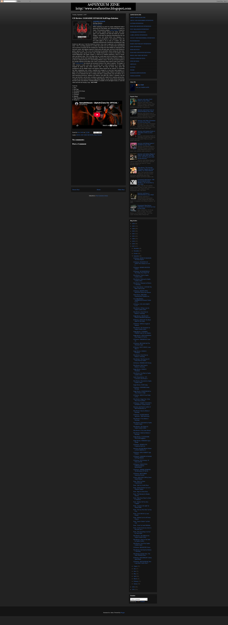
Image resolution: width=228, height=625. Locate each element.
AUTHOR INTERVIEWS (136, 23)
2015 (133, 589)
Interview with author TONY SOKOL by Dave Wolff (145, 100)
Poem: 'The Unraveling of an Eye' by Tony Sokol (142, 532)
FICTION (132, 67)
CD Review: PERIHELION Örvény (142, 363)
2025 (133, 226)
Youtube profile (79, 63)
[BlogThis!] (96, 132)
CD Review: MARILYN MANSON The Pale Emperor (142, 258)
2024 (133, 228)
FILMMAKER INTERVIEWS (138, 32)
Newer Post (75, 189)
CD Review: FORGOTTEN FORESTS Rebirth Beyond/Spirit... (140, 466)
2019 (133, 241)
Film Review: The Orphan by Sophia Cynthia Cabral (140, 427)
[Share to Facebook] (99, 132)
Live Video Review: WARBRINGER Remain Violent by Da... (142, 300)
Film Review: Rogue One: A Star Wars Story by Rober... (141, 399)
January (136, 583)
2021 (133, 236)
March (135, 578)
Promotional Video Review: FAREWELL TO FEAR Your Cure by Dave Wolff (146, 207)
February (136, 581)
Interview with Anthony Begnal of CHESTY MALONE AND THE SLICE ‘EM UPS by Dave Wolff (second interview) (146, 156)
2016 (133, 587)
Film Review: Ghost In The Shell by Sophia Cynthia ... (141, 540)
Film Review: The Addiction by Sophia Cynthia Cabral (141, 536)
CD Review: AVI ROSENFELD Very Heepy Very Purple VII (141, 272)
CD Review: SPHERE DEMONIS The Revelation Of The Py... (142, 470)
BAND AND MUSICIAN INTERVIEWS (140, 26)
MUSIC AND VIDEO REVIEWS (84, 135)
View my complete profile (142, 87)
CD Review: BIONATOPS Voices (141, 547)
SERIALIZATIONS (135, 75)
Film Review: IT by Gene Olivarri (142, 430)
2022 (133, 233)
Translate (142, 601)
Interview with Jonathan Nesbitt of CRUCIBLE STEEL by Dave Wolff (146, 133)
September (136, 256)
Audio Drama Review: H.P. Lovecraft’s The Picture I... (140, 377)
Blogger (123, 612)
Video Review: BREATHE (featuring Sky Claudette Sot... (141, 295)
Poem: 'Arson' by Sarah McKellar (141, 525)
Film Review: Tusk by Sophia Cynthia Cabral (140, 276)
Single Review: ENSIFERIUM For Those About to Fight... (142, 392)
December (136, 248)
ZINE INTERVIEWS (135, 46)
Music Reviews (98, 135)
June (135, 571)
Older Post (121, 189)
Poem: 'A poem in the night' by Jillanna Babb (141, 506)
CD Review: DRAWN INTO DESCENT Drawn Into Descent (142, 291)
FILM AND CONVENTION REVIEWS (140, 52)
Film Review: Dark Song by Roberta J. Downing (140, 366)
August (136, 566)
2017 (133, 246)
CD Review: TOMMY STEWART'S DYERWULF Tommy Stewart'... (142, 403)
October (136, 253)
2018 (133, 243)
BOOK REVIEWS (135, 49)
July (135, 568)
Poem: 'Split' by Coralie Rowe (141, 485)
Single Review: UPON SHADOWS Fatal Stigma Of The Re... (142, 336)
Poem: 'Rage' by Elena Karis (140, 491)
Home (99, 189)
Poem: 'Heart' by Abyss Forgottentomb (139, 482)
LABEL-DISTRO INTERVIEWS (138, 35)
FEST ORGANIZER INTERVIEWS (139, 29)
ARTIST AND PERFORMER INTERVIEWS (141, 20)
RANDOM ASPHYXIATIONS (138, 73)
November (136, 251)
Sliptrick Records (97, 25)
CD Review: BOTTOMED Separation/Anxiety (140, 474)
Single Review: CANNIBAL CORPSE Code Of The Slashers (142, 332)
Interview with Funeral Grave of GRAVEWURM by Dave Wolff (146, 110)
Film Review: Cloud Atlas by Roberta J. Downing (140, 312)
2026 (133, 223)
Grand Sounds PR (114, 30)
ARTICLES (133, 64)
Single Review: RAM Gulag (140, 385)
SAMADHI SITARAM (99, 21)
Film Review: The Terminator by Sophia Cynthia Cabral (141, 328)
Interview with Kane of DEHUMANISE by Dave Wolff (146, 194)
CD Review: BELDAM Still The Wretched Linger (141, 344)
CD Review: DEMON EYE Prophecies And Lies (140, 445)
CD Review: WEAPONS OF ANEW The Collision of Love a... (141, 263)
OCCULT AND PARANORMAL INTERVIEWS (142, 38)
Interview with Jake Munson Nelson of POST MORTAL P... (142, 449)
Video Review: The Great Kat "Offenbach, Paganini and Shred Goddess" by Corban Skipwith (146, 169)
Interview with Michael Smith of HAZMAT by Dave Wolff (146, 144)
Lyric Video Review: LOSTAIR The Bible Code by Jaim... (142, 287)
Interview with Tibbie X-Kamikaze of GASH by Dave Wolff (146, 121)
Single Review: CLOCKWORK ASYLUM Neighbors (141, 437)
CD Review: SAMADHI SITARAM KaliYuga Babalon (142, 457)
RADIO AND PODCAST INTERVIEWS (140, 44)
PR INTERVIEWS (135, 41)
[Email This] (94, 132)
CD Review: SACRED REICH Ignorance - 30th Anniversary (141, 415)
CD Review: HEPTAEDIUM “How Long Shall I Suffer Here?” (142, 562)
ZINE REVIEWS (134, 61)
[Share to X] (98, 132)
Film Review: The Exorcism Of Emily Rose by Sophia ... (141, 359)
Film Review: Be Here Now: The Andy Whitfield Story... (141, 554)
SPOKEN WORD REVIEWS (137, 58)
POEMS (132, 70)
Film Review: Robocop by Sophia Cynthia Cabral (141, 280)
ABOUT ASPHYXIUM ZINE (137, 17)
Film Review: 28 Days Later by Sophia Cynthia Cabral (141, 308)
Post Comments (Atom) (102, 195)
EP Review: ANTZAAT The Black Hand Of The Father (142, 320)
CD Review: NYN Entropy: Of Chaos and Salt (141, 461)
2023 (133, 231)
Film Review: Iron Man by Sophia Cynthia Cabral (142, 374)
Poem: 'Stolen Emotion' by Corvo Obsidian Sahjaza (141, 488)
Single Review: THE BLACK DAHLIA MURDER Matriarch (141, 316)
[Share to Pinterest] (101, 132)
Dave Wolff (141, 85)
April (135, 576)
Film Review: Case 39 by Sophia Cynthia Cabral (141, 544)
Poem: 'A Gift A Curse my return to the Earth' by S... (142, 528)
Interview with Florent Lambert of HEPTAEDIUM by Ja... (142, 407)
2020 (133, 238)
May (135, 573)
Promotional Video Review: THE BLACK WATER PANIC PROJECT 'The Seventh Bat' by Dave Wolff (146, 182)
